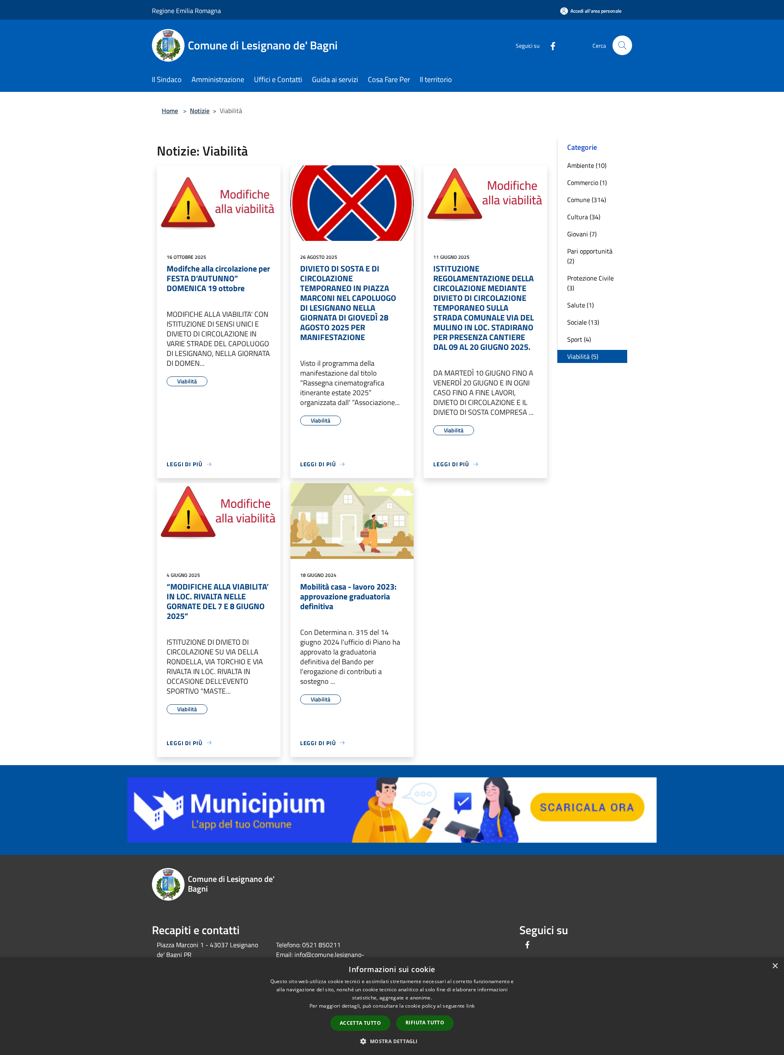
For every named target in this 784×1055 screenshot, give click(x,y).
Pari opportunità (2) (589, 256)
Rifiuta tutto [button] (424, 1022)
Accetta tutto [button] (360, 1022)
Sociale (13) (583, 322)
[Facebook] (549, 45)
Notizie (199, 111)
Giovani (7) (582, 234)
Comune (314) (586, 200)
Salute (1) (580, 305)
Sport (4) (579, 339)
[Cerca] (622, 45)
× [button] (775, 966)
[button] (391, 1041)
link (470, 1005)
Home (170, 111)
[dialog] (392, 1006)
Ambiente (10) (586, 165)
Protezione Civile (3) (590, 283)
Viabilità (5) (582, 356)
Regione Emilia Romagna (186, 11)
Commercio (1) (587, 182)
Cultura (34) (583, 217)
